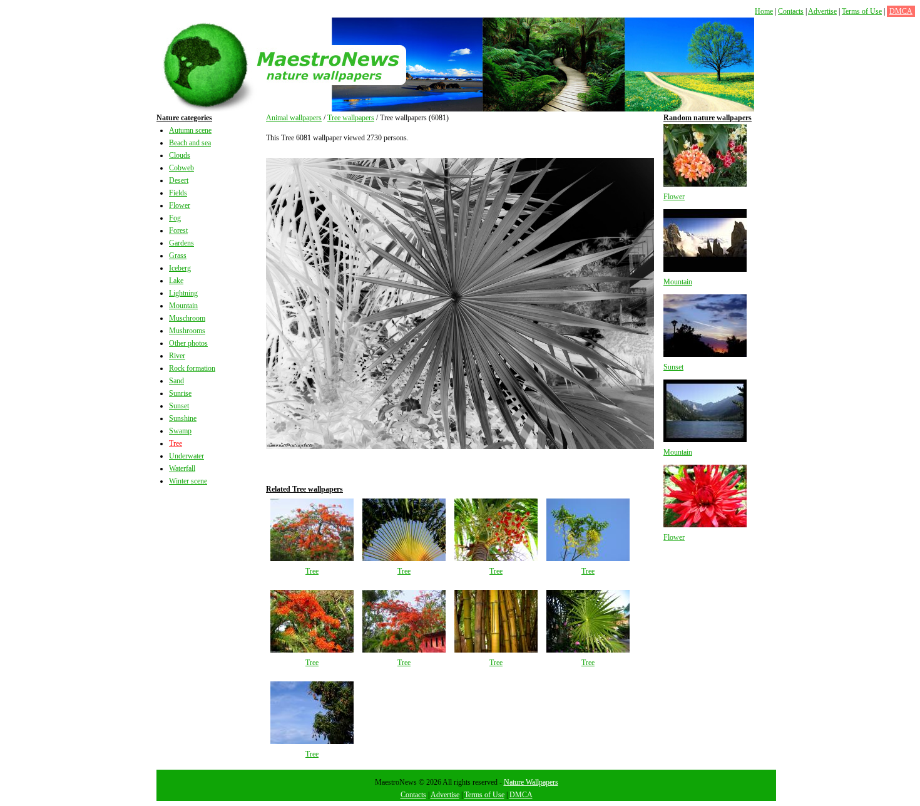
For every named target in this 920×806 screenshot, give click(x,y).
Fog (175, 218)
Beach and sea (190, 142)
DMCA (900, 11)
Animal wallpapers (294, 117)
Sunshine (183, 418)
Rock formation (192, 368)
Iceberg (180, 268)
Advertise (822, 11)
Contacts (791, 11)
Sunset (179, 405)
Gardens (181, 243)
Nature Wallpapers (531, 782)
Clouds (179, 155)
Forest (178, 230)
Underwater (186, 456)
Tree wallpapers (350, 117)
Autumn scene (190, 130)
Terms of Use (862, 11)
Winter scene (188, 481)
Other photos (188, 343)
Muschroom (187, 318)
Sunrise (180, 393)
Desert (178, 180)
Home (764, 11)
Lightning (183, 293)
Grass (178, 255)
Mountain (183, 305)
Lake (176, 280)
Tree (175, 443)
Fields (178, 193)
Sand (176, 380)
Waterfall (182, 468)
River (177, 355)
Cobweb (181, 167)
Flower (179, 205)
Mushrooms (187, 330)
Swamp (180, 430)
